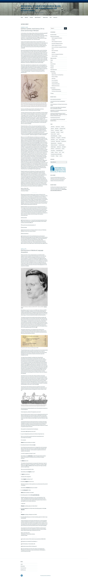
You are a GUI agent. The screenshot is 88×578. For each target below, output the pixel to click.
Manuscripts (58, 141)
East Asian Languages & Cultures (57, 43)
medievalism (60, 143)
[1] (40, 258)
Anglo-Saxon (58, 126)
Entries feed (23, 566)
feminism (57, 132)
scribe (63, 152)
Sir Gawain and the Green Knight (56, 154)
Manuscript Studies (55, 50)
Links (50, 17)
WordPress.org (23, 569)
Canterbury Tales (62, 128)
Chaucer (52, 130)
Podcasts (52, 67)
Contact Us (55, 17)
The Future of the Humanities (56, 91)
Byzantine (56, 128)
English (51, 60)
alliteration (52, 126)
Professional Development (56, 89)
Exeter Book (53, 132)
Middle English (53, 146)
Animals (62, 126)
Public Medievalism (53, 69)
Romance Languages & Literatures (57, 54)
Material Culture (53, 143)
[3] (27, 364)
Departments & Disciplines (54, 36)
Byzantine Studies (53, 34)
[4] (46, 58)
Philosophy (53, 52)
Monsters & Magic (55, 76)
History (53, 48)
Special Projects (37, 17)
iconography (58, 137)
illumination (63, 137)
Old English (64, 146)
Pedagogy (52, 65)
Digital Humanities (53, 58)
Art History (53, 39)
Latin (57, 139)
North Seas (53, 78)
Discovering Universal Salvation (55, 99)
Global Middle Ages (54, 135)
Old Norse (52, 148)
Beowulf (52, 128)
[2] (36, 327)
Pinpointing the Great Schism (55, 117)
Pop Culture (53, 150)
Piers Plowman (58, 148)
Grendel (60, 135)
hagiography (53, 137)
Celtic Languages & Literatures (57, 41)
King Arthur (53, 139)
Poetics (63, 148)
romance (56, 152)
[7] (40, 129)
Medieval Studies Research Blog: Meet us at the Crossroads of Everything (41, 8)
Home (22, 17)
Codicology (57, 130)
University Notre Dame (9, 1)
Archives (31, 17)
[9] (38, 141)
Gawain (62, 132)
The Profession (52, 87)
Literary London (61, 139)
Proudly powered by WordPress (45, 575)
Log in (22, 564)
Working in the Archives (55, 85)
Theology (51, 93)
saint (60, 152)
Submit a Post (45, 17)
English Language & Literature (57, 45)
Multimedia (59, 146)
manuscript (53, 141)
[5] (38, 384)
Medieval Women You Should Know (57, 74)
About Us (26, 17)
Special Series (52, 71)
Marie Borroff (63, 141)
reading (52, 152)
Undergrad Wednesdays (56, 83)
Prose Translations (55, 80)
